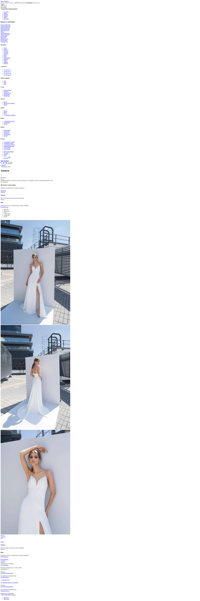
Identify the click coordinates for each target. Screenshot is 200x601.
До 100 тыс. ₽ (7, 73)
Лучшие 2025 (4, 9)
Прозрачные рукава (9, 146)
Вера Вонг (3, 37)
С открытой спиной (9, 121)
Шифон (6, 62)
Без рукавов (7, 149)
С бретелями (7, 147)
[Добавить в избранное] (1, 219)
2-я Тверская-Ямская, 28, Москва (9, 582)
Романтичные (7, 93)
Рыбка (5, 13)
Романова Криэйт (13, 9)
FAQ (5, 156)
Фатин (5, 49)
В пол (5, 113)
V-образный (7, 122)
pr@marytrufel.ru (5, 577)
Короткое (6, 18)
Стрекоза (3, 165)
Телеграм (6, 597)
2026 (5, 82)
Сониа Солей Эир (5, 26)
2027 (5, 81)
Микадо (6, 63)
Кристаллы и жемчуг (9, 103)
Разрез (5, 124)
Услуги (2, 199)
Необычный (7, 57)
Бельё (5, 17)
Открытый (6, 131)
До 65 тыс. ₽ (7, 69)
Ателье (5, 154)
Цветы (5, 104)
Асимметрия (7, 134)
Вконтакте (6, 599)
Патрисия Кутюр (5, 29)
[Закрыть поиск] (2, 5)
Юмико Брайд (4, 39)
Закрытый (6, 133)
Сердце (6, 136)
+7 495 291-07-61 (5, 580)
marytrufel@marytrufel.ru (7, 573)
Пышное (6, 14)
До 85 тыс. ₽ (7, 71)
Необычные (7, 95)
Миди (5, 112)
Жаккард (6, 59)
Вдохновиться (4, 207)
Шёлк (5, 55)
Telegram (3, 192)
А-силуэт (6, 11)
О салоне (6, 153)
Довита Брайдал (5, 34)
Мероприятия (9, 151)
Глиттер (6, 52)
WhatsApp (3, 190)
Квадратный (7, 130)
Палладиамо (4, 40)
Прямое (6, 16)
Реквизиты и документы (7, 593)
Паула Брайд (4, 36)
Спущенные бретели (9, 144)
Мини (5, 111)
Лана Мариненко (5, 33)
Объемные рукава (8, 143)
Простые (6, 91)
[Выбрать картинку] (5, 6)
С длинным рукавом (9, 142)
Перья (5, 102)
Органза (6, 53)
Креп (5, 56)
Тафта (5, 60)
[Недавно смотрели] (5, 164)
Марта (2, 32)
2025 (5, 84)
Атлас (5, 48)
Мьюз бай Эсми (5, 30)
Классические (7, 90)
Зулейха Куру (4, 41)
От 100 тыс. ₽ (7, 75)
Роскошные (7, 94)
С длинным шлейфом (9, 115)
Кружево (6, 50)
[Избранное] (2, 164)
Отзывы (6, 158)
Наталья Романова (5, 25)
